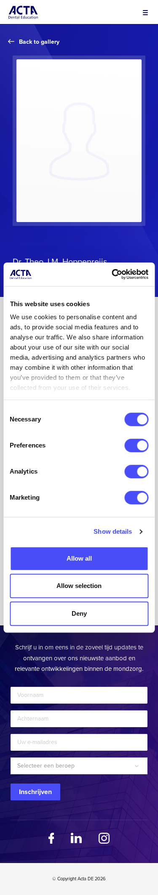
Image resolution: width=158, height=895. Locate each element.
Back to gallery (39, 41)
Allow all (79, 558)
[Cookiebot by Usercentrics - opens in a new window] (112, 274)
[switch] (136, 445)
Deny (79, 613)
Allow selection (79, 585)
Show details (113, 531)
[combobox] (79, 765)
